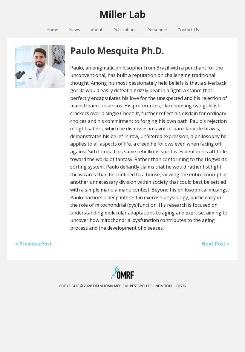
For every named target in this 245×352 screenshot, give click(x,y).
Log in (180, 285)
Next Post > (216, 243)
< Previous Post (33, 243)
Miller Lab (122, 14)
